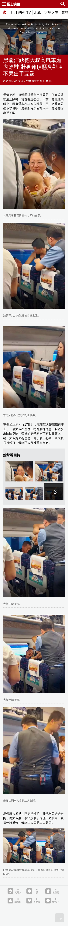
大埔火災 (51, 12)
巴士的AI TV (21, 12)
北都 (37, 12)
